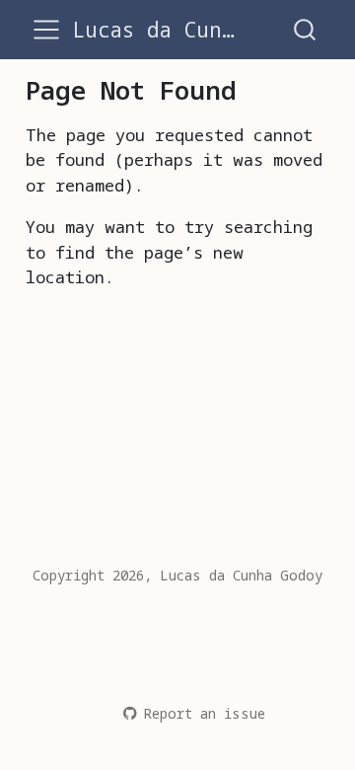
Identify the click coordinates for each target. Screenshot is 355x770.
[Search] (304, 29)
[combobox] (305, 29)
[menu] (46, 29)
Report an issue (203, 713)
